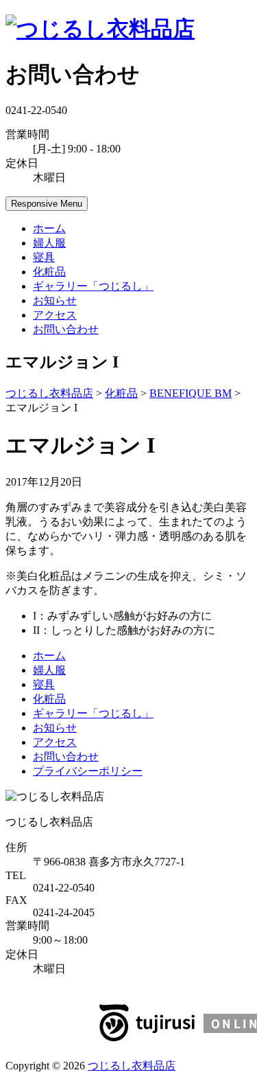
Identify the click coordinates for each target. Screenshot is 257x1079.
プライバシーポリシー (88, 771)
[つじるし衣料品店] (100, 28)
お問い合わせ (66, 329)
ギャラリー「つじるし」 (93, 286)
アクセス (55, 315)
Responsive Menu (46, 203)
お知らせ (55, 300)
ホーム (49, 228)
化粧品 (49, 271)
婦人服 (49, 243)
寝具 (44, 257)
